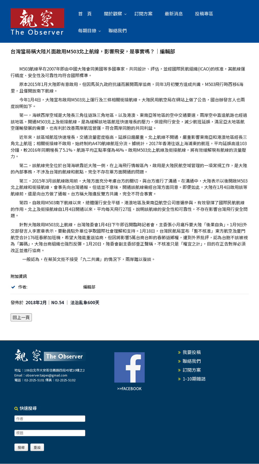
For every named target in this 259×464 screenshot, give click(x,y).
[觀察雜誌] (37, 22)
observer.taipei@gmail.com (46, 375)
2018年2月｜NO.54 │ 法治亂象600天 (62, 302)
